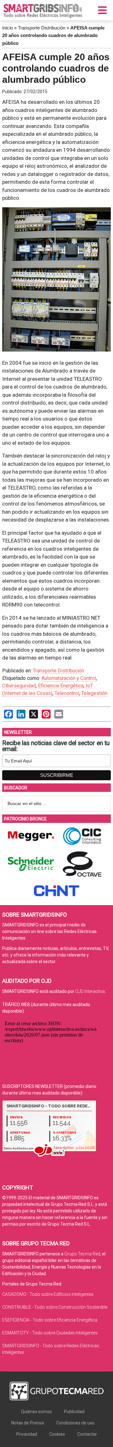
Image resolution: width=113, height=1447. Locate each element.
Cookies (57, 1434)
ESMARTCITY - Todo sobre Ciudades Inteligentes (50, 1332)
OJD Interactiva (90, 991)
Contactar (87, 1434)
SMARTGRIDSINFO (42, 11)
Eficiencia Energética (60, 686)
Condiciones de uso (75, 1422)
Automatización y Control (68, 678)
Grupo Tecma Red (82, 1253)
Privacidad (26, 1434)
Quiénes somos (36, 1411)
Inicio (7, 27)
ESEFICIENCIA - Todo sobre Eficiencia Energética (49, 1319)
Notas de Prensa (27, 1422)
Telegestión (94, 693)
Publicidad (74, 1411)
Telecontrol (67, 693)
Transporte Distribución (41, 27)
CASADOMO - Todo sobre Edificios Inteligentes (48, 1294)
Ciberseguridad (19, 686)
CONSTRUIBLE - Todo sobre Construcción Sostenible (54, 1307)
